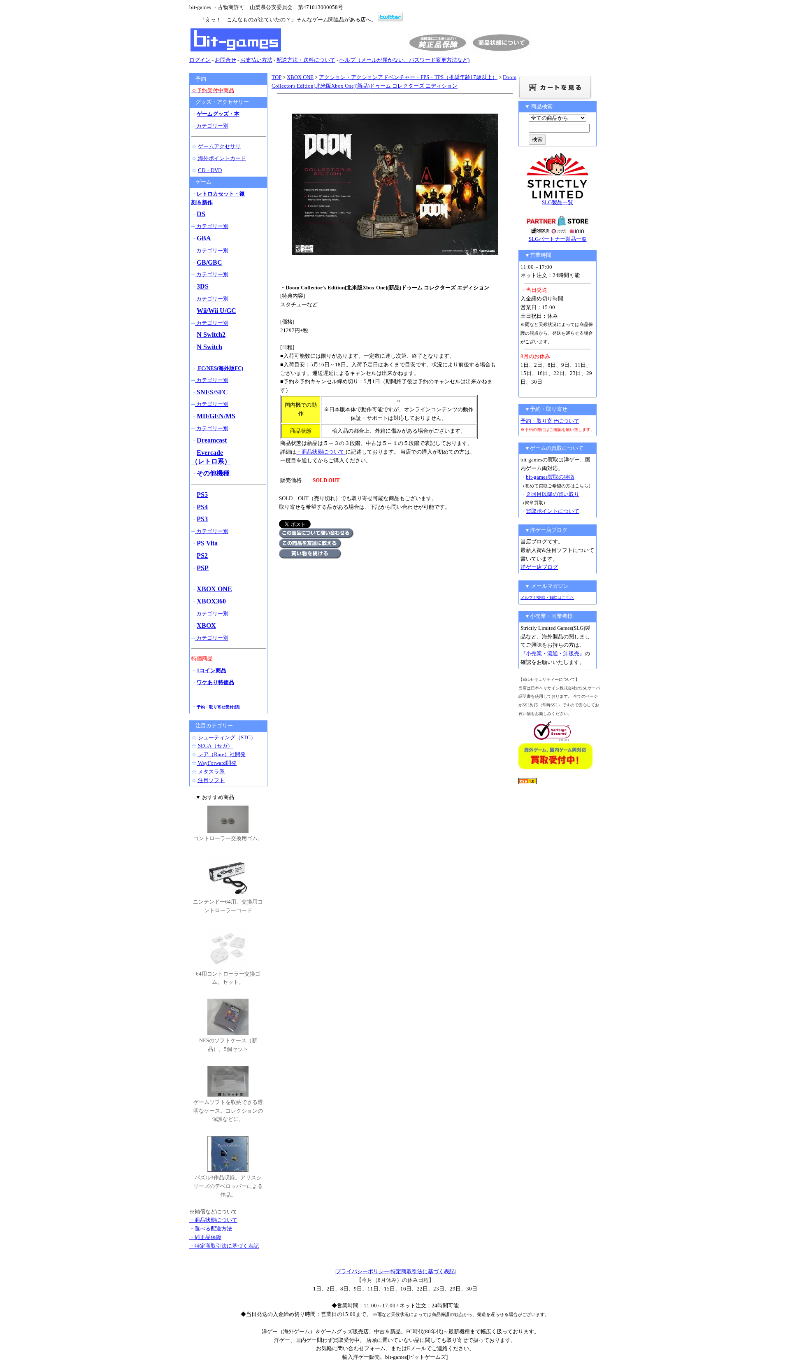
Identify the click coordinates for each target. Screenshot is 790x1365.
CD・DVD (210, 170)
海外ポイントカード (221, 158)
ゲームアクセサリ (219, 146)
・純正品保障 (205, 1237)
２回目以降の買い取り (552, 494)
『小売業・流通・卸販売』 (552, 653)
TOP (276, 77)
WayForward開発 (217, 763)
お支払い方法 (256, 60)
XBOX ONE (300, 77)
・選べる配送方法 (210, 1228)
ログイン (200, 60)
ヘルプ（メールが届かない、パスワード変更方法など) (404, 60)
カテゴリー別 (211, 126)
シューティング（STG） (226, 737)
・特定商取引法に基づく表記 (224, 1246)
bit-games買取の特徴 (550, 477)
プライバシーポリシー (362, 1271)
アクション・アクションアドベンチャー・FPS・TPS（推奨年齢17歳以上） (408, 77)
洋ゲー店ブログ (539, 567)
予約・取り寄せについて (549, 421)
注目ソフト (211, 780)
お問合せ (225, 60)
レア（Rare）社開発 (221, 754)
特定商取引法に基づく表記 (422, 1271)
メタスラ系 (211, 772)
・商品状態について (321, 452)
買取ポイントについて (552, 511)
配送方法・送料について (305, 60)
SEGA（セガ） (215, 746)
